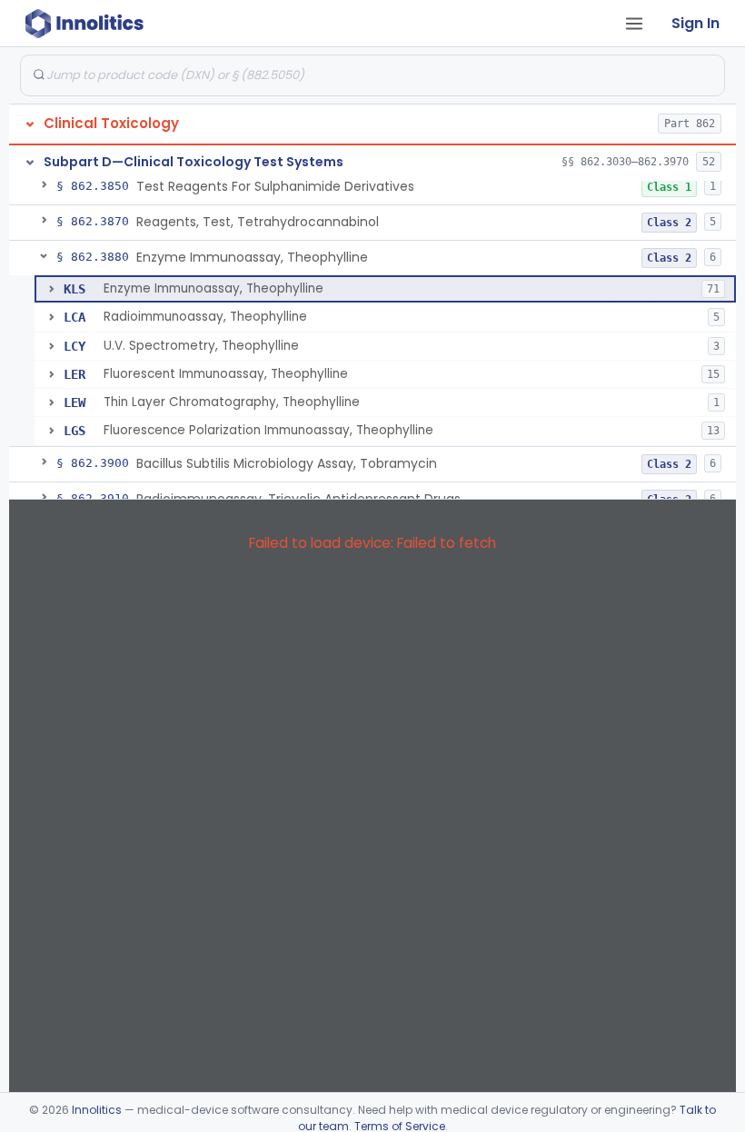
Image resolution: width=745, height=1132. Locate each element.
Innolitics (97, 1109)
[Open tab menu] (634, 23)
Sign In (695, 23)
